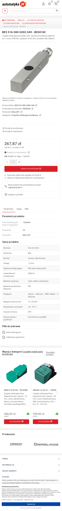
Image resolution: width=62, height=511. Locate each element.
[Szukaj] (57, 10)
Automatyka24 (9, 20)
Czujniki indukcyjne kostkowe (34, 23)
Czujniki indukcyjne (11, 23)
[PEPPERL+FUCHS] (46, 444)
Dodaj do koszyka (30, 169)
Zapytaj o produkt (15, 195)
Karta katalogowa (13, 332)
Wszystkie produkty (50, 353)
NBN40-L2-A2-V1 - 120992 (44, 390)
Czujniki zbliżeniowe (35, 20)
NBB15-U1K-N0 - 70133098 (15, 390)
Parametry (8, 209)
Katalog (21, 20)
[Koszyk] (55, 4)
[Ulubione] (49, 4)
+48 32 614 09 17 (15, 187)
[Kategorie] (5, 10)
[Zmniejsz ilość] (7, 162)
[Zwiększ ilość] (19, 162)
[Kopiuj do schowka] (36, 105)
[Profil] (43, 4)
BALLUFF (16, 112)
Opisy (19, 209)
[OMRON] (16, 444)
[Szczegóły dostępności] (29, 152)
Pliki (26, 209)
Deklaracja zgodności (15, 337)
